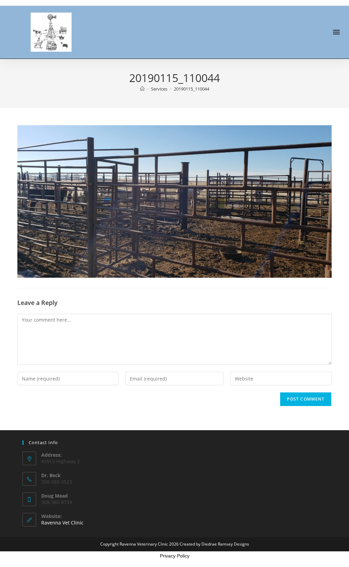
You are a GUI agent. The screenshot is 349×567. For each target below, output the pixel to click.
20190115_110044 (191, 89)
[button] (336, 32)
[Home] (142, 89)
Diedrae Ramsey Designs (225, 544)
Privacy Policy (174, 555)
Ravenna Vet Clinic (62, 522)
